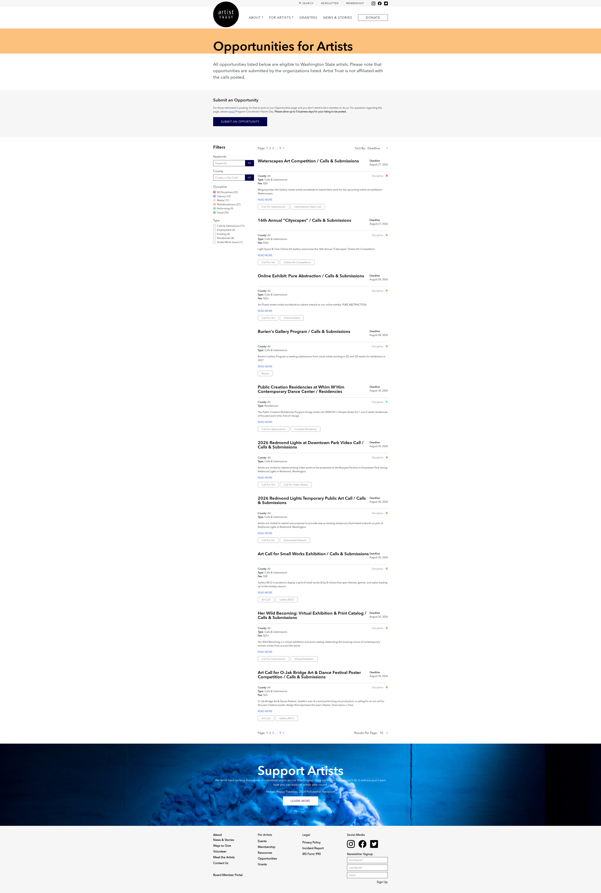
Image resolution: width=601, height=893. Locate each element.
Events (262, 841)
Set (249, 177)
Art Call (266, 599)
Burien (265, 373)
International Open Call (307, 206)
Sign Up (382, 882)
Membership (355, 3)
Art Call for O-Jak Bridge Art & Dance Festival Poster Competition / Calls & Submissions (309, 674)
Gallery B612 (286, 599)
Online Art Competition (297, 262)
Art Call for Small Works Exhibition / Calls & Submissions (313, 553)
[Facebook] (380, 3)
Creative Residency (305, 429)
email (232, 111)
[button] (387, 176)
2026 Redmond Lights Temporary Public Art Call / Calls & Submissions (312, 500)
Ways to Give (222, 845)
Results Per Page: (366, 733)
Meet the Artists (224, 857)
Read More (265, 199)
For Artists (280, 17)
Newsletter (330, 3)
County (218, 171)
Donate (373, 17)
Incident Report (313, 848)
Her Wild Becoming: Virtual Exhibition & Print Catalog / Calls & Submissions (312, 615)
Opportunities (267, 858)
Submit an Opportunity (240, 121)
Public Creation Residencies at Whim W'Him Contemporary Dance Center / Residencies (301, 389)
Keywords (219, 156)
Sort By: (360, 148)
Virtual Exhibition (304, 658)
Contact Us (220, 863)
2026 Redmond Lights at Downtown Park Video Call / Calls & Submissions (311, 444)
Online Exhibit (292, 317)
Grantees (308, 17)
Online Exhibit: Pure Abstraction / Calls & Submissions (311, 275)
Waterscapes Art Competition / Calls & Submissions (308, 160)
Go (249, 163)
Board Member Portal (228, 875)
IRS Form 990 (311, 854)
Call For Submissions (273, 206)
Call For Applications (273, 429)
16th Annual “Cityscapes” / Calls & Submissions (304, 220)
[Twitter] (386, 3)
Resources (265, 852)
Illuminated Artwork (295, 540)
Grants (262, 864)
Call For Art (268, 262)
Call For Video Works (296, 484)
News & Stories (337, 17)
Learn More (300, 801)
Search (307, 3)
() (227, 192)
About (255, 17)
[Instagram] (373, 3)
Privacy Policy (311, 842)
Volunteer (219, 851)
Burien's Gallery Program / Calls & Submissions (304, 331)
